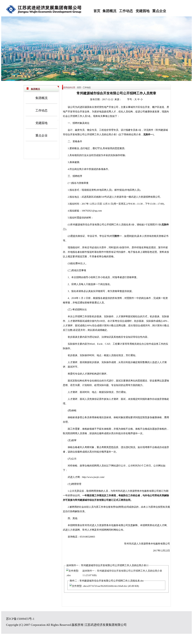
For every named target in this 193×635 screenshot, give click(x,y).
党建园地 (143, 11)
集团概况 (109, 11)
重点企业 (159, 11)
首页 (96, 11)
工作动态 (126, 11)
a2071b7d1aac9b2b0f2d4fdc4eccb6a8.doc (107, 586)
